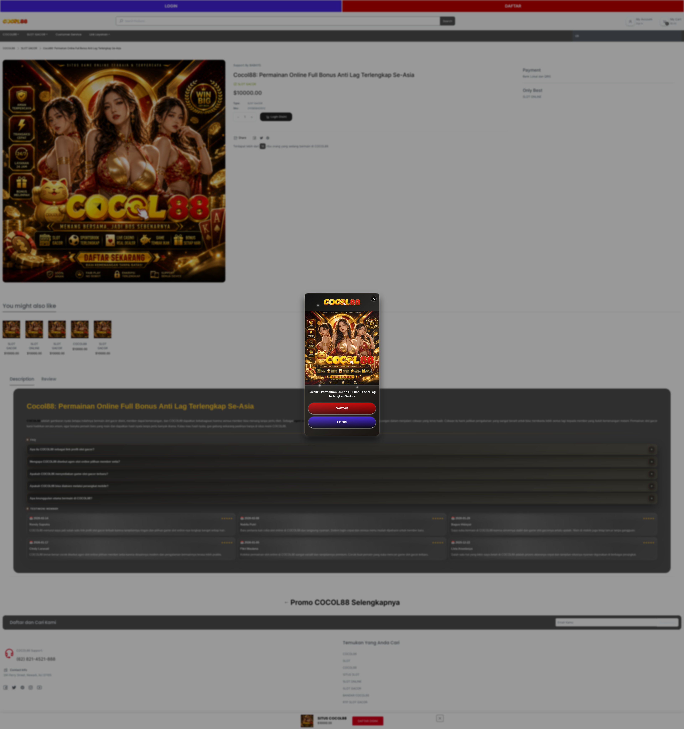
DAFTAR (342, 408)
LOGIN (342, 422)
